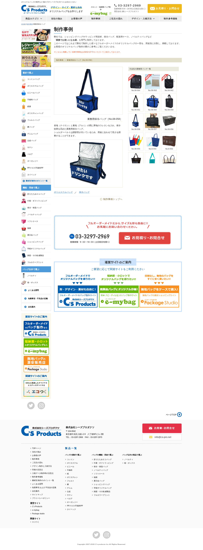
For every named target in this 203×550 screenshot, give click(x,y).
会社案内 (31, 307)
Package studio (38, 514)
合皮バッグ (31, 141)
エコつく (35, 522)
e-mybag (35, 510)
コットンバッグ (33, 79)
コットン (70, 459)
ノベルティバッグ (34, 214)
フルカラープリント (35, 262)
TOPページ (36, 448)
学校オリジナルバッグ (36, 249)
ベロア (30, 154)
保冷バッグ (84, 192)
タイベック (31, 175)
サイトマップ (37, 495)
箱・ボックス (32, 282)
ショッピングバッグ (35, 242)
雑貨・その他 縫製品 (35, 255)
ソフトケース (32, 221)
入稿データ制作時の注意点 (42, 473)
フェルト (70, 481)
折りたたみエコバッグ (36, 194)
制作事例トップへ (112, 199)
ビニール (70, 467)
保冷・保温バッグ (34, 208)
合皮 (69, 491)
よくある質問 (33, 290)
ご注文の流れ (116, 18)
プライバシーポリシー (41, 498)
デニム (69, 488)
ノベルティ (31, 276)
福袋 (29, 228)
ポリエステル (72, 463)
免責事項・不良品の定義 (38, 298)
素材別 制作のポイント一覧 (37, 181)
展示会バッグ (32, 235)
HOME (23, 24)
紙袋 (29, 106)
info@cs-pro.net (163, 437)
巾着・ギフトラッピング (37, 201)
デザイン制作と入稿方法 (42, 466)
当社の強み (56, 18)
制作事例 (95, 18)
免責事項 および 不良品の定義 (44, 487)
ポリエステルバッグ (63, 192)
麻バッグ (30, 127)
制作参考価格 (170, 18)
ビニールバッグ (33, 93)
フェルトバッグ (33, 120)
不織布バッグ (32, 100)
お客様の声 (76, 18)
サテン (30, 147)
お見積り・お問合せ (168, 8)
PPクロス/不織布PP (35, 168)
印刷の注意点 (37, 470)
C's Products (37, 506)
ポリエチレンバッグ (35, 113)
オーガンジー (32, 161)
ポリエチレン (72, 477)
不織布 (69, 470)
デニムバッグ (32, 134)
